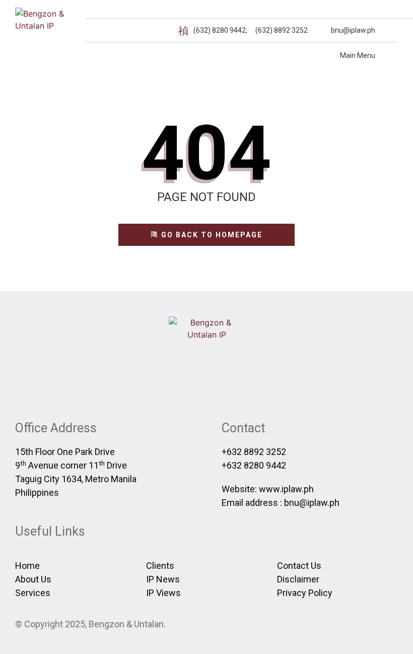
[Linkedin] (391, 30)
